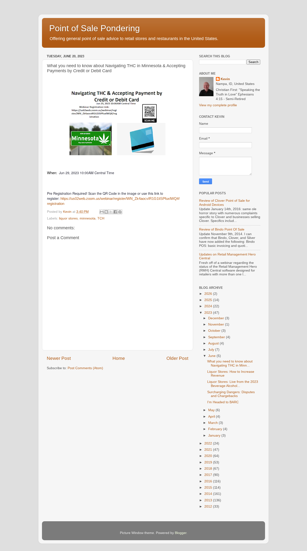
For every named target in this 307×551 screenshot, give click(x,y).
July (211, 349)
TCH (100, 218)
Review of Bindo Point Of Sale (221, 229)
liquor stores (68, 218)
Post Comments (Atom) (85, 368)
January (214, 435)
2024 (208, 306)
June (212, 356)
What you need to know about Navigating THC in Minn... (230, 363)
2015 (208, 487)
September (217, 337)
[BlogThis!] (106, 211)
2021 (208, 449)
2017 (208, 475)
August (214, 343)
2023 (208, 312)
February (215, 429)
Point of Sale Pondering (94, 28)
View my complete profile (218, 105)
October (214, 330)
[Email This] (101, 211)
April (212, 416)
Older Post (177, 358)
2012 (208, 506)
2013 (208, 500)
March (213, 423)
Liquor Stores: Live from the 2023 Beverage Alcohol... (232, 383)
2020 (208, 456)
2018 (208, 468)
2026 (208, 294)
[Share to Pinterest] (120, 211)
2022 (208, 443)
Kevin (225, 79)
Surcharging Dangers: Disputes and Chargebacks (231, 394)
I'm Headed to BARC (223, 402)
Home (118, 358)
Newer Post (59, 358)
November (216, 324)
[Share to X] (110, 211)
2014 (208, 494)
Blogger (180, 533)
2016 (208, 481)
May (212, 410)
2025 (208, 300)
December (216, 318)
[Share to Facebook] (115, 211)
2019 (208, 462)
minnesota (87, 218)
